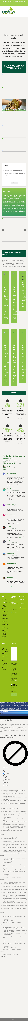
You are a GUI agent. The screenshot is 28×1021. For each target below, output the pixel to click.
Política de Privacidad (22, 603)
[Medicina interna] (14, 74)
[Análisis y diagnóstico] (14, 112)
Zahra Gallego (9, 526)
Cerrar (1, 713)
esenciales (6, 773)
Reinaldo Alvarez (10, 577)
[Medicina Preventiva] (14, 87)
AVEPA (4, 602)
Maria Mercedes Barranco (12, 563)
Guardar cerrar (3, 956)
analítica (6, 782)
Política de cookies (22, 606)
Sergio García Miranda (11, 473)
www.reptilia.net (14, 604)
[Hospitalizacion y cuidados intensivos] (14, 138)
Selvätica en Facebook (13, 601)
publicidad (6, 785)
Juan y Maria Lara (10, 540)
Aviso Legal (22, 599)
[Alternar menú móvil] (25, 7)
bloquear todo (7, 767)
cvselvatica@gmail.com (20, 1)
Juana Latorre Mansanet (11, 504)
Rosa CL (8, 466)
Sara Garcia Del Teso (11, 514)
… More (8, 485)
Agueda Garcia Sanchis (11, 553)
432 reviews (19, 463)
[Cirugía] (14, 125)
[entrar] (14, 150)
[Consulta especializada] (14, 99)
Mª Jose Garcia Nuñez (11, 488)
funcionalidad (7, 779)
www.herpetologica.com (14, 603)
